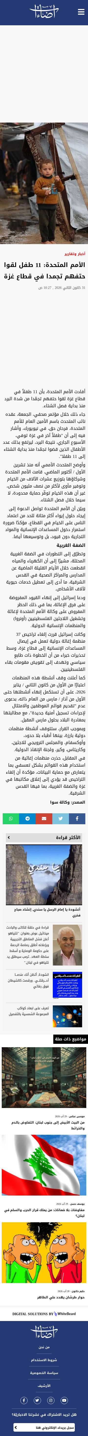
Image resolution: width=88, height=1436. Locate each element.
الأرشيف (44, 1386)
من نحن (44, 1347)
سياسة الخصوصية (44, 1373)
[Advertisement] (44, 74)
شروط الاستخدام (44, 1360)
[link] (24, 1400)
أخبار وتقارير (75, 254)
